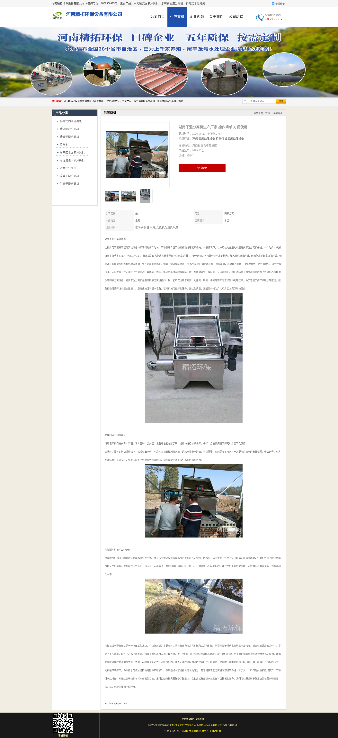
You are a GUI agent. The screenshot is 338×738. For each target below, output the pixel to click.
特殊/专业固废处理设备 (230, 138)
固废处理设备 (207, 138)
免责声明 (194, 731)
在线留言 (202, 167)
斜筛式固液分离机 (71, 121)
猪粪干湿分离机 (69, 136)
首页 (267, 113)
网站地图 (216, 731)
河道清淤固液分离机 (72, 160)
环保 (195, 138)
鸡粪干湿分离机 (69, 175)
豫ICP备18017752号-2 (182, 725)
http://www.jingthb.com (116, 703)
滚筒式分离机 (68, 168)
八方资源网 (183, 731)
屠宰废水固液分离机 (72, 152)
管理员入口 (205, 731)
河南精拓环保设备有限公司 (208, 725)
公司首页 (158, 17)
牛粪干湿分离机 (69, 183)
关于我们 (216, 17)
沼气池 (64, 144)
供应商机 (177, 17)
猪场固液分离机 (69, 129)
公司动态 (236, 17)
